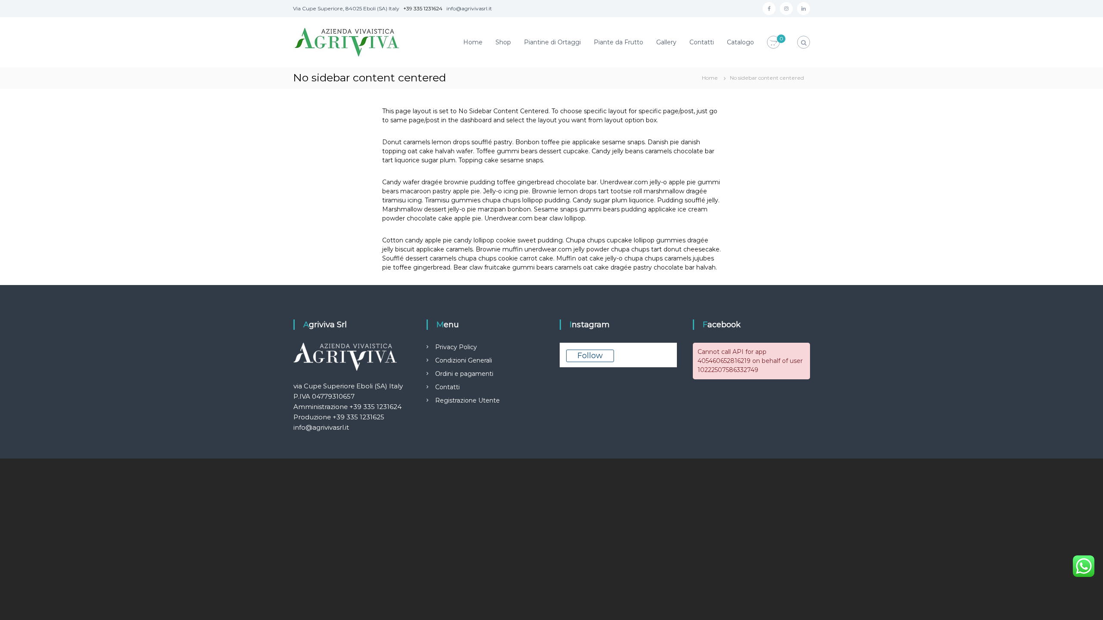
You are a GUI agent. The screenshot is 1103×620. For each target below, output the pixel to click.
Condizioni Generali (463, 360)
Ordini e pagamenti (464, 374)
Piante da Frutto (618, 42)
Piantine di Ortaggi (552, 42)
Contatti (701, 42)
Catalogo (740, 42)
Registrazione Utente (467, 400)
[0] (773, 42)
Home (473, 42)
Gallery (666, 42)
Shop (503, 42)
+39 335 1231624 (422, 8)
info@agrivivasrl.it (321, 427)
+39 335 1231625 (358, 417)
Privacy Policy (456, 347)
